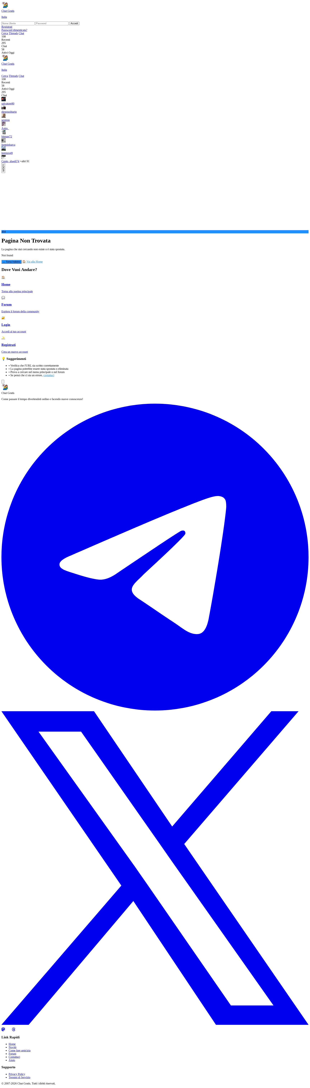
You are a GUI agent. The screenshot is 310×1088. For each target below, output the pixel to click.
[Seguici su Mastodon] (3, 1030)
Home (12, 1044)
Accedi (74, 23)
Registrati (6, 26)
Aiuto (12, 1060)
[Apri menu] (2, 382)
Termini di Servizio (19, 1077)
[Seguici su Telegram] (155, 709)
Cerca (4, 33)
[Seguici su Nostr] (8, 1030)
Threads (13, 33)
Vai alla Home (32, 261)
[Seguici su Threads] (13, 1030)
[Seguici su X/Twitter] (155, 1024)
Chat (21, 33)
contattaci (48, 375)
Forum (12, 1053)
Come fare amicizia (19, 1050)
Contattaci (14, 1056)
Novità (12, 1047)
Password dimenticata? (14, 30)
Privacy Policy (17, 1074)
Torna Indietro (11, 261)
